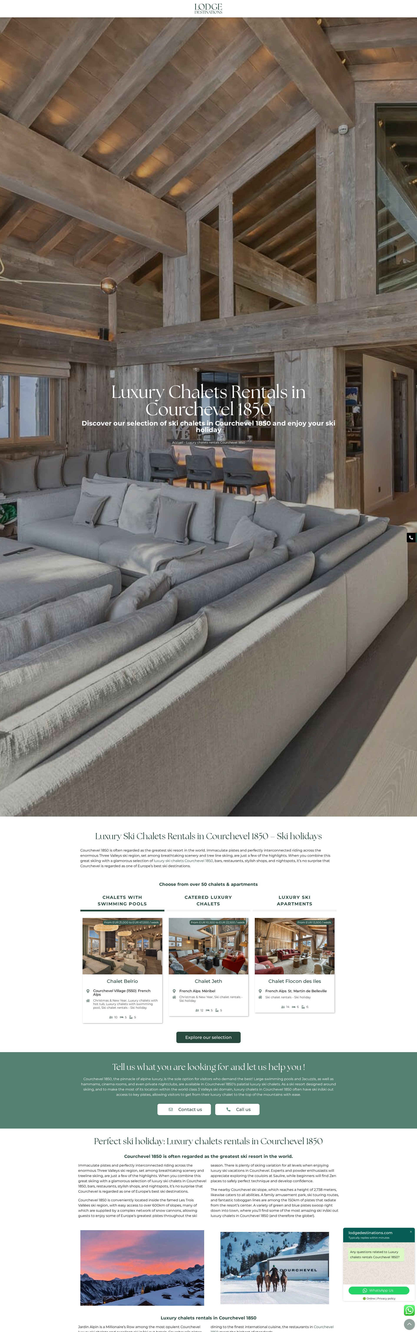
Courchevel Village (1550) (114, 991)
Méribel (208, 991)
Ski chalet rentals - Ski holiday (124, 1008)
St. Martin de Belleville (307, 991)
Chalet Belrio (122, 981)
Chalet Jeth (208, 981)
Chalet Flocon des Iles (294, 981)
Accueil (177, 442)
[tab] (122, 901)
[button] (333, 9)
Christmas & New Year (110, 1000)
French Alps (189, 991)
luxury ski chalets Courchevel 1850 (183, 861)
